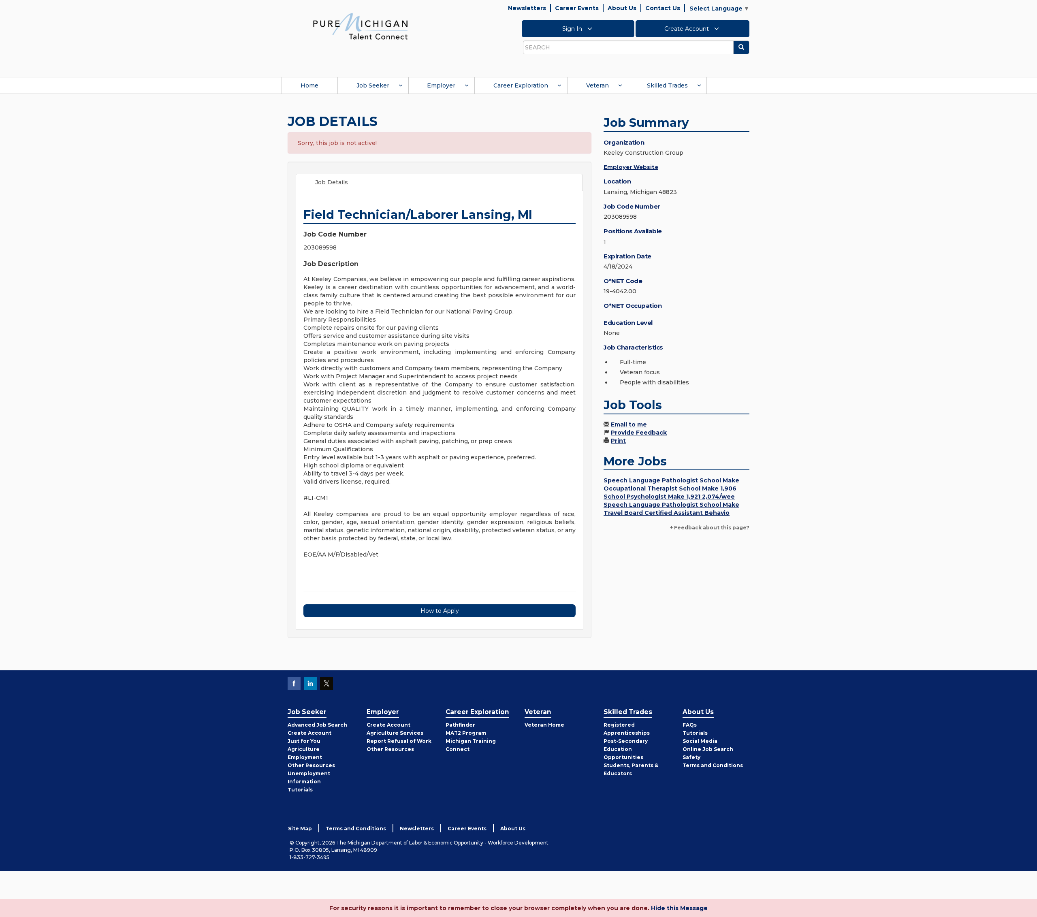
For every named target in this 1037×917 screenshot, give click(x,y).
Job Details (331, 182)
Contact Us (662, 8)
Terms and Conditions (713, 765)
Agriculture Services (395, 733)
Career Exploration (520, 85)
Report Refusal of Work (399, 741)
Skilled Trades (667, 85)
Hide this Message (679, 908)
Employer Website (631, 167)
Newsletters (527, 8)
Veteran (597, 85)
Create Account (687, 28)
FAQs (690, 725)
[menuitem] (309, 85)
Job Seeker (372, 85)
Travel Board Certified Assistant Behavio (667, 512)
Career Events (577, 8)
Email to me (629, 424)
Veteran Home (544, 725)
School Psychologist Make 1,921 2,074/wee (669, 496)
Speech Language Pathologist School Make (671, 480)
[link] (360, 26)
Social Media (700, 741)
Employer (441, 85)
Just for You (304, 741)
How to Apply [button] (439, 610)
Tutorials (300, 790)
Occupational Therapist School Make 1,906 (670, 488)
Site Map (300, 828)
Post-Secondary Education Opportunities (626, 749)
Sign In (573, 28)
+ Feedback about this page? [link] (709, 528)
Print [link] (618, 440)
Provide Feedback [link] (639, 432)
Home (309, 85)
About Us (622, 8)
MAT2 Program (466, 733)
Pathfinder (460, 725)
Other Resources (311, 765)
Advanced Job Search (317, 725)
